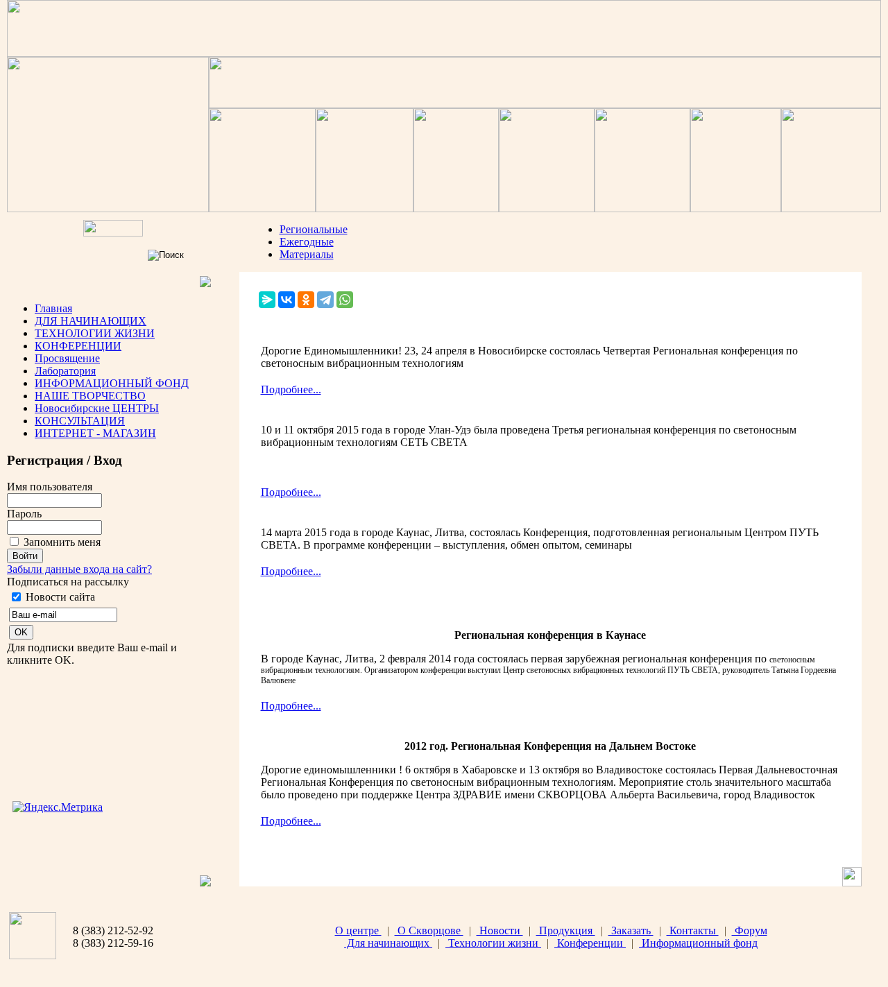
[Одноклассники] (306, 299)
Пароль (24, 514)
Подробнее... (291, 389)
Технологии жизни (493, 943)
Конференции (590, 943)
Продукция (565, 930)
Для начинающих (388, 943)
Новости (500, 930)
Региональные (314, 229)
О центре (358, 930)
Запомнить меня (62, 542)
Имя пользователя (49, 486)
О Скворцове (429, 930)
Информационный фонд (698, 943)
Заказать (631, 930)
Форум (749, 930)
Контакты (693, 930)
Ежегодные (307, 242)
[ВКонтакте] (286, 299)
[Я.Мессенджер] (267, 299)
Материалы (307, 254)
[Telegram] (325, 299)
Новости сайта (60, 597)
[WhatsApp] (344, 299)
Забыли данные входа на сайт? (79, 569)
